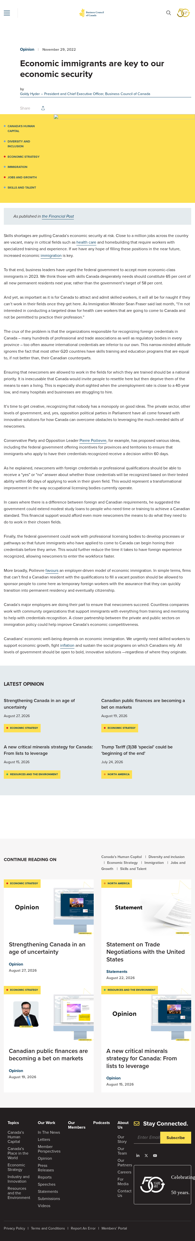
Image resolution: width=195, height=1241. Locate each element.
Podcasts (101, 1123)
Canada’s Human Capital (16, 1136)
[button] (7, 13)
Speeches (46, 1184)
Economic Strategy (24, 156)
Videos (44, 1206)
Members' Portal (114, 1228)
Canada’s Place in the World (18, 1153)
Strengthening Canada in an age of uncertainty (39, 703)
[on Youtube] (155, 1155)
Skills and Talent (22, 187)
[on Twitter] (146, 1155)
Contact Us (125, 1193)
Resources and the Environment (34, 774)
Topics (13, 1123)
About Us (123, 1125)
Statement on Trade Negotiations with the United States (145, 952)
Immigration (17, 167)
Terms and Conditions (48, 1228)
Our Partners (125, 1162)
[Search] (168, 12)
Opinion (27, 49)
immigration (51, 255)
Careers (124, 1172)
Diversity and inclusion (19, 144)
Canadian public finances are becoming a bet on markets (143, 703)
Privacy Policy (14, 1228)
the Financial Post (58, 216)
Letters (44, 1139)
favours (51, 570)
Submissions (49, 1199)
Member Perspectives (49, 1149)
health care (86, 242)
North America (118, 774)
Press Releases (46, 1168)
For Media (123, 1181)
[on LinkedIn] (137, 1155)
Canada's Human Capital (21, 129)
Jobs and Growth (22, 177)
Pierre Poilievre (92, 440)
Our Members (77, 1125)
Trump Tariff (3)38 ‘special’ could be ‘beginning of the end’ (137, 750)
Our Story (122, 1139)
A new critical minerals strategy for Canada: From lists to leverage (48, 750)
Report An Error (83, 1228)
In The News (49, 1132)
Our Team (122, 1151)
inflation (67, 645)
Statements (116, 971)
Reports (45, 1177)
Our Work (46, 1123)
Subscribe (176, 1138)
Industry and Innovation (18, 1179)
